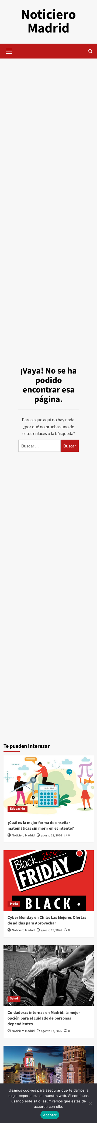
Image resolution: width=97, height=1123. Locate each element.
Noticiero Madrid (48, 21)
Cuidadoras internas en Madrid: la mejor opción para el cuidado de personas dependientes (44, 1018)
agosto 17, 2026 (51, 1031)
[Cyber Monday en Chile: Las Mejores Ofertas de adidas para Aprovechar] (49, 880)
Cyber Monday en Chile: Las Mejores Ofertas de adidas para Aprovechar (47, 920)
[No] (90, 1103)
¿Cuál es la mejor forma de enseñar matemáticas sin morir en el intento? (41, 825)
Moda (14, 903)
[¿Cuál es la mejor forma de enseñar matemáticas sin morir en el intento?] (49, 785)
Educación (17, 808)
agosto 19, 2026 (51, 835)
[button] (9, 50)
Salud (14, 998)
